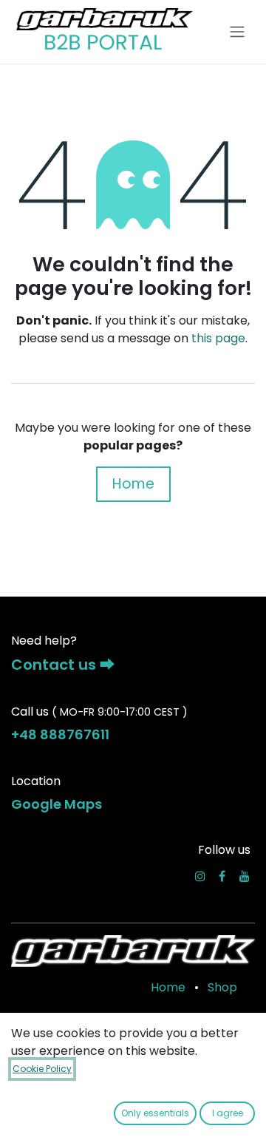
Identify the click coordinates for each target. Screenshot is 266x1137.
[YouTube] (244, 876)
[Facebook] (222, 876)
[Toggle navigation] (237, 32)
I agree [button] (227, 1113)
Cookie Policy (42, 1068)
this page (218, 338)
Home (133, 484)
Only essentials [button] (155, 1113)
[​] (200, 876)
